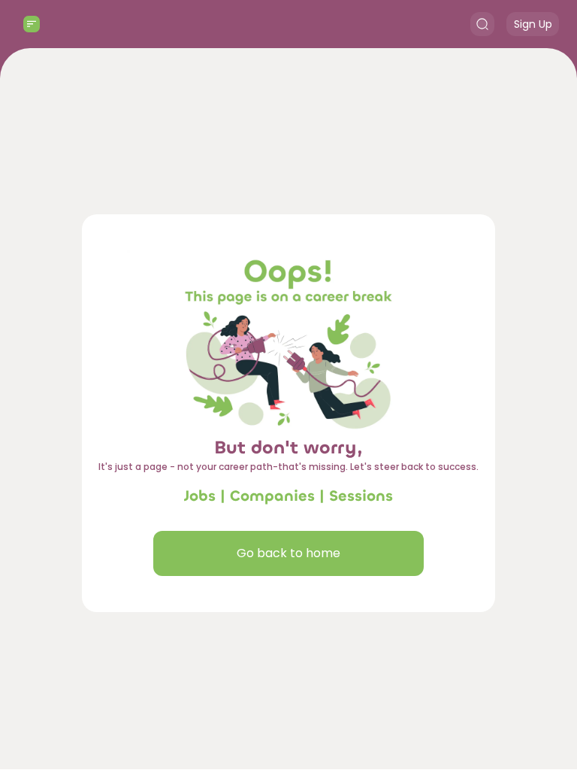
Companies (272, 496)
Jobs (200, 496)
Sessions (361, 496)
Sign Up (533, 24)
